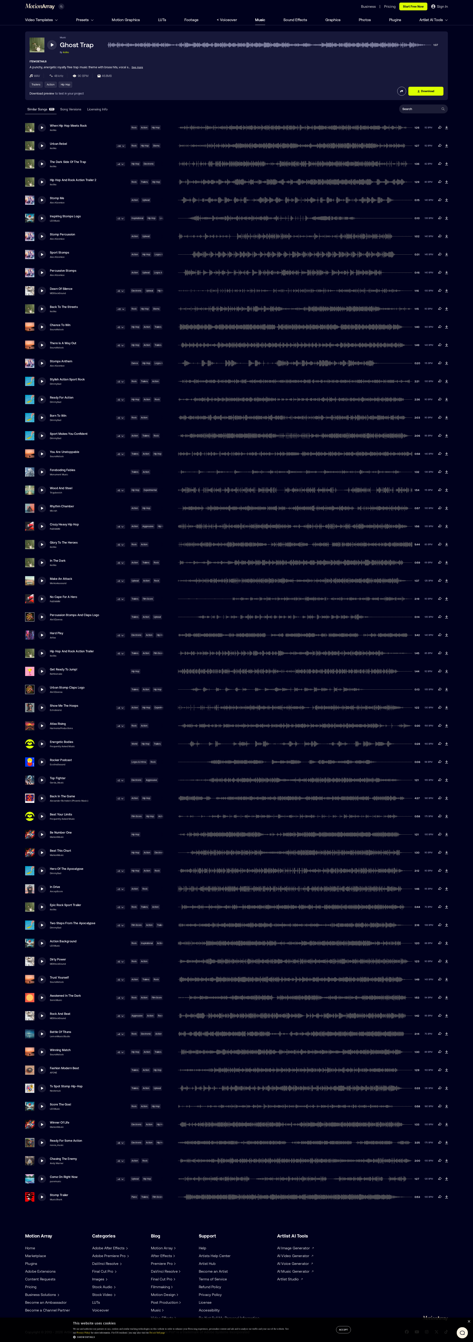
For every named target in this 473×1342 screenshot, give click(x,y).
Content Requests (40, 1279)
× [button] (468, 1321)
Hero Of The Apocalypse (66, 868)
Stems (156, 145)
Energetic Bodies (61, 742)
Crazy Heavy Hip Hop (64, 524)
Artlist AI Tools (431, 20)
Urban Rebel (58, 143)
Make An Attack (61, 578)
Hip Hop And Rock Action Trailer (72, 651)
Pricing (30, 1287)
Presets (83, 20)
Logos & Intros (139, 762)
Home (30, 1248)
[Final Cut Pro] (173, 1279)
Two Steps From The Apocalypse (72, 923)
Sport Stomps (59, 252)
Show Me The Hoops (64, 705)
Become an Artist (213, 1271)
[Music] (162, 1310)
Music (260, 20)
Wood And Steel (61, 488)
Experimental (150, 490)
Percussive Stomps (63, 270)
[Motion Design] (176, 1294)
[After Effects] (173, 1256)
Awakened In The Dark (65, 995)
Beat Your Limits (61, 814)
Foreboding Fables (62, 470)
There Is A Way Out (63, 343)
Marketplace (35, 1256)
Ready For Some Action (66, 1140)
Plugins (395, 20)
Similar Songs (40, 109)
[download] (446, 127)
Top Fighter (58, 778)
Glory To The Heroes (64, 542)
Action (51, 84)
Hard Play (56, 633)
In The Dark (58, 560)
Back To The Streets (64, 306)
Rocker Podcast (61, 760)
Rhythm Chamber (62, 506)
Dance (135, 363)
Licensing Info (97, 109)
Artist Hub (207, 1263)
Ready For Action (61, 397)
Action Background (63, 941)
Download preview (42, 93)
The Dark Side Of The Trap (68, 161)
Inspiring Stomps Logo (65, 216)
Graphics (333, 20)
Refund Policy (210, 1287)
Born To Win (58, 415)
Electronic (149, 164)
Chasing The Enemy (63, 1158)
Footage (191, 20)
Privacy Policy (210, 1294)
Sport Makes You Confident (69, 433)
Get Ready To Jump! (63, 669)
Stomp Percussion (62, 234)
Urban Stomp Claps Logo (67, 687)
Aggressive (148, 526)
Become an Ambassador (46, 1302)
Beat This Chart (60, 850)
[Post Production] (179, 1302)
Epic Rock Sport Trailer (65, 905)
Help (202, 1248)
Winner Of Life (59, 1122)
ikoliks (66, 52)
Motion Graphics (126, 20)
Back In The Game (62, 796)
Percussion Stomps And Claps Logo (74, 615)
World (134, 744)
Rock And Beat (60, 1013)
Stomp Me (57, 198)
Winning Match (60, 1050)
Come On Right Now (64, 1177)
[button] (181, 1337)
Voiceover (228, 20)
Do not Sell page (157, 1332)
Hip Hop (65, 84)
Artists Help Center (215, 1256)
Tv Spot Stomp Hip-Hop (66, 1086)
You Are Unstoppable (64, 451)
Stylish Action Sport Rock (67, 379)
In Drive (55, 887)
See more (137, 67)
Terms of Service (213, 1279)
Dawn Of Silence (61, 288)
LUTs (162, 20)
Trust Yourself (59, 977)
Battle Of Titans (60, 1032)
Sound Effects (295, 20)
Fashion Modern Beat (64, 1068)
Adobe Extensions (40, 1271)
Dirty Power (58, 959)
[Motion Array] (174, 1248)
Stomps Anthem (61, 361)
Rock (134, 127)
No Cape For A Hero (63, 596)
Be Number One (61, 832)
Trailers (36, 84)
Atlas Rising (58, 723)
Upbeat (146, 200)
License (205, 1302)
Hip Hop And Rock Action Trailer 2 (73, 180)
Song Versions (70, 109)
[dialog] (236, 1330)
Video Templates (39, 20)
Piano (134, 1197)
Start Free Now (413, 6)
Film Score (148, 599)
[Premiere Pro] (174, 1263)
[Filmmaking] (171, 1287)
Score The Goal (60, 1104)
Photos (365, 20)
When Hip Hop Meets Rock (68, 125)
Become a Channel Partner (47, 1310)
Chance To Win (60, 325)
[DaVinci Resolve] (179, 1271)
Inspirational (137, 218)
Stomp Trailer (59, 1195)
